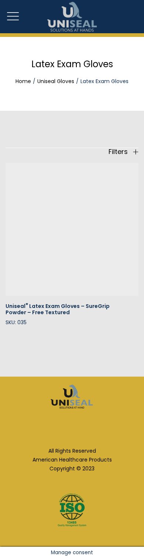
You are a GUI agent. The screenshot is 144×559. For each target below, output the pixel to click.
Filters (119, 151)
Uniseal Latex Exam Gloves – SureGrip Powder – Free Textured (58, 309)
